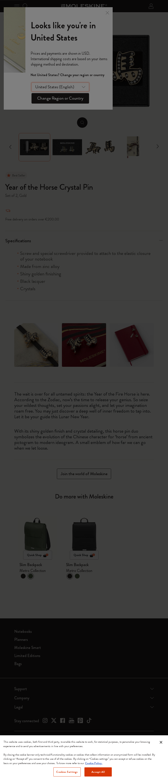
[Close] (161, 742)
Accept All (98, 772)
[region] (84, 757)
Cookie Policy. (93, 763)
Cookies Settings (67, 772)
